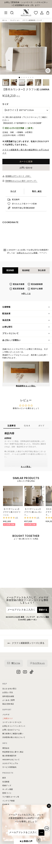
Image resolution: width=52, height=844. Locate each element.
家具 (4, 778)
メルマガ (5, 714)
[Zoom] (47, 70)
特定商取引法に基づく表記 (12, 752)
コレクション (15, 20)
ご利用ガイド (7, 718)
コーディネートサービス (12, 722)
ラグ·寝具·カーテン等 (10, 797)
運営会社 (5, 748)
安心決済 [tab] (42, 270)
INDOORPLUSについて (11, 759)
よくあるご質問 (8, 700)
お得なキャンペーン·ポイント (14, 726)
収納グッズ (6, 785)
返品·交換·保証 (8, 704)
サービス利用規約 (9, 767)
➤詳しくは (26, 293)
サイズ (5, 104)
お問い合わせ (26, 167)
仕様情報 (6, 307)
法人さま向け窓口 (9, 689)
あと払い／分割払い (11, 340)
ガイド (41, 425)
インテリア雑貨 (8, 801)
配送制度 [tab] (10, 270)
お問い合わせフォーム (11, 730)
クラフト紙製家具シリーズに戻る (27, 643)
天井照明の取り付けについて (13, 737)
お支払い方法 (7, 692)
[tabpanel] (26, 289)
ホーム (4, 20)
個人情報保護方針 (9, 756)
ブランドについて (10, 333)
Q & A (27, 425)
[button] (9, 518)
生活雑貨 (5, 782)
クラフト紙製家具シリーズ (32, 20)
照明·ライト (7, 793)
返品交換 (6, 320)
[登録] (41, 832)
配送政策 (6, 313)
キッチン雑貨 (7, 789)
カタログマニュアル (10, 763)
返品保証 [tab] (26, 270)
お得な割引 (7, 327)
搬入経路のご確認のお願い (12, 733)
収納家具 (5, 804)
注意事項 (11, 425)
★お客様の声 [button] (26, 841)
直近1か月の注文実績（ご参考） (19, 128)
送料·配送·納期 (8, 696)
